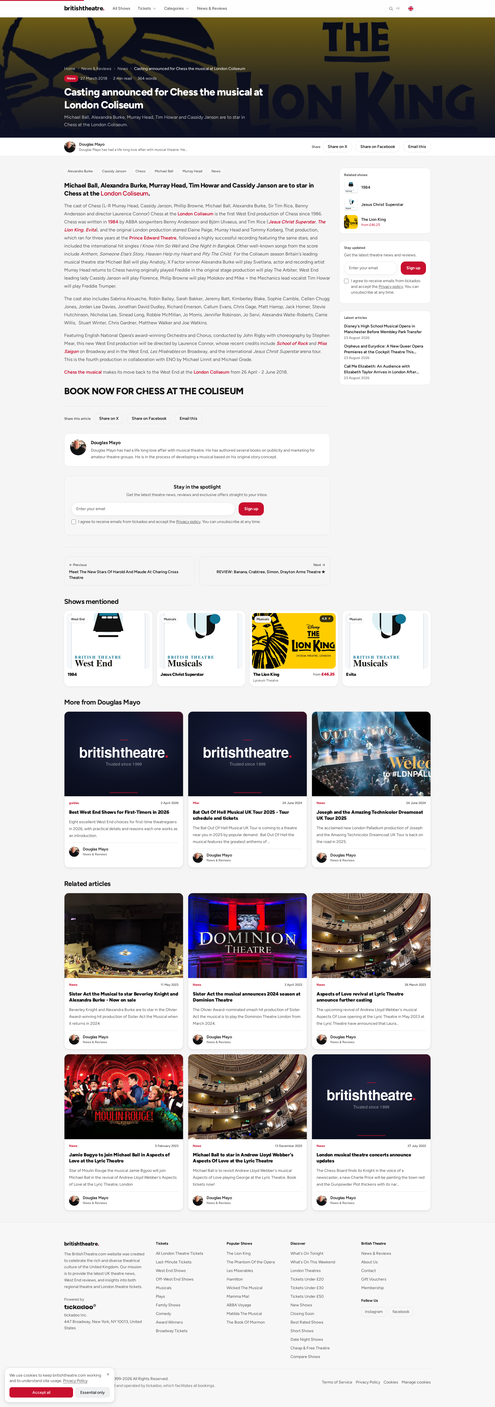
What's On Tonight (306, 1253)
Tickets (144, 8)
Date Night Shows (306, 1339)
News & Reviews (212, 8)
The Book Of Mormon (246, 1322)
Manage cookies (416, 1382)
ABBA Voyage (239, 1305)
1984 (113, 222)
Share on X (337, 146)
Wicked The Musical (244, 1287)
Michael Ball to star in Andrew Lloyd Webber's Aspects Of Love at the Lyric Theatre (243, 1158)
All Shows (121, 8)
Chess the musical (83, 372)
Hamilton (235, 1279)
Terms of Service (337, 1382)
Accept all (41, 1392)
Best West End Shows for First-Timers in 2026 (119, 812)
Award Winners (169, 1322)
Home (69, 68)
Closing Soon (302, 1313)
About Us (369, 1262)
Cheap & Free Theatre (310, 1348)
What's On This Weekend (312, 1262)
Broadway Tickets (172, 1330)
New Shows (301, 1305)
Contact (368, 1270)
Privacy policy (188, 521)
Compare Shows (305, 1356)
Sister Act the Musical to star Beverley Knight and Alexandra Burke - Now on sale (123, 997)
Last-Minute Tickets (174, 1262)
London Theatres (305, 1270)
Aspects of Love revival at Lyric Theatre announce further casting (360, 997)
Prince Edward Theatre (152, 238)
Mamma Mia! (238, 1296)
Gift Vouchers (373, 1279)
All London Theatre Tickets (179, 1253)
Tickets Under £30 (307, 1287)
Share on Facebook (377, 146)
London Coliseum (124, 193)
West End (78, 619)
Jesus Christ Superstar (291, 222)
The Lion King (266, 674)
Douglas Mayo (106, 442)
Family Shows (168, 1305)
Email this (417, 146)
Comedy (163, 1313)
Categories (174, 8)
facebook (400, 1311)
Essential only (92, 1392)
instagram (374, 1311)
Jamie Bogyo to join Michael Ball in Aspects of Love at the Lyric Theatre (119, 1158)
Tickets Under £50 (307, 1296)
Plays (160, 1296)
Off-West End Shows (175, 1279)
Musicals (170, 619)
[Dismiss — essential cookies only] (108, 1374)
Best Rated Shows (306, 1322)
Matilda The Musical (244, 1313)
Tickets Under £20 (307, 1279)
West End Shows (171, 1270)
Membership (372, 1287)
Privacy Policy (368, 1382)
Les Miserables (240, 1270)
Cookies (391, 1382)
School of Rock (292, 343)
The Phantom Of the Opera (251, 1262)
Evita (91, 230)
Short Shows (302, 1330)
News (122, 68)
